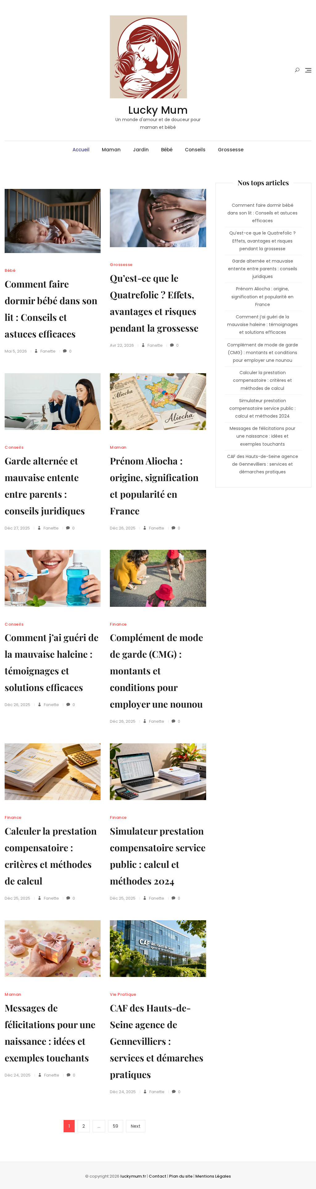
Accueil (81, 149)
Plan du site (181, 1176)
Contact (157, 1176)
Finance (118, 624)
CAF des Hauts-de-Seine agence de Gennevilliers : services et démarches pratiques (156, 1041)
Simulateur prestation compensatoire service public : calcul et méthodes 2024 (262, 408)
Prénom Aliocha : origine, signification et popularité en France (262, 296)
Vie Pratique (123, 994)
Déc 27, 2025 (17, 528)
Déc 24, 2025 (18, 1075)
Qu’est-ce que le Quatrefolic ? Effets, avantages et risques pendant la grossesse (262, 240)
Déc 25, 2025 (17, 898)
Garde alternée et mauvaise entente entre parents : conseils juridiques (262, 269)
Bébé (167, 149)
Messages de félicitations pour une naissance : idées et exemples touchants (262, 436)
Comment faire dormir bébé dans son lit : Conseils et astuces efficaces (262, 213)
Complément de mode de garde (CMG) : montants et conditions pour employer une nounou (156, 670)
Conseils (195, 149)
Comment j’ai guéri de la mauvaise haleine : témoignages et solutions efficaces (262, 324)
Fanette (48, 351)
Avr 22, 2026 (122, 345)
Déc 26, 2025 (122, 528)
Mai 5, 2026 (16, 351)
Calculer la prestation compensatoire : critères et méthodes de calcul (262, 380)
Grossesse (230, 149)
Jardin (141, 149)
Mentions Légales (213, 1176)
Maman (111, 149)
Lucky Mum (158, 110)
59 (118, 1126)
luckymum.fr (133, 1176)
